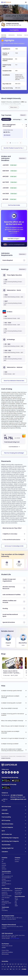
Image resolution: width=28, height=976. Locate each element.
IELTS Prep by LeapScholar (18, 893)
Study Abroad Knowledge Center (6, 902)
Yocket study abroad (7, 945)
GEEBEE (4, 947)
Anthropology (17, 119)
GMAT (16, 905)
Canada (4, 863)
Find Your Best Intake (14, 205)
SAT (16, 901)
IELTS (3, 908)
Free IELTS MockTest (7, 890)
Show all (23, 115)
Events (3, 904)
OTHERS (24, 969)
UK (2, 861)
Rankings (19, 35)
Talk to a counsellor (7, 895)
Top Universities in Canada (6, 878)
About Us (17, 859)
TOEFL (16, 899)
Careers (17, 861)
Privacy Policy (5, 950)
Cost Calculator (5, 897)
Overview (3, 35)
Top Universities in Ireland (6, 884)
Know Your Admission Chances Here (14, 380)
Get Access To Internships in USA (14, 546)
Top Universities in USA (6, 873)
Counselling (5, 910)
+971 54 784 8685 (14, 938)
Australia (4, 865)
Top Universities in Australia (6, 881)
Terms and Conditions (7, 952)
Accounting (6, 119)
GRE (16, 904)
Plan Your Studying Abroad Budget (14, 453)
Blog (3, 899)
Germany (4, 868)
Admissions (12, 35)
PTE (16, 902)
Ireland (3, 867)
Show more (22, 158)
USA (3, 859)
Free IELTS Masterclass (5, 893)
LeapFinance (18, 890)
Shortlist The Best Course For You (13, 148)
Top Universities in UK (7, 876)
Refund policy (5, 954)
